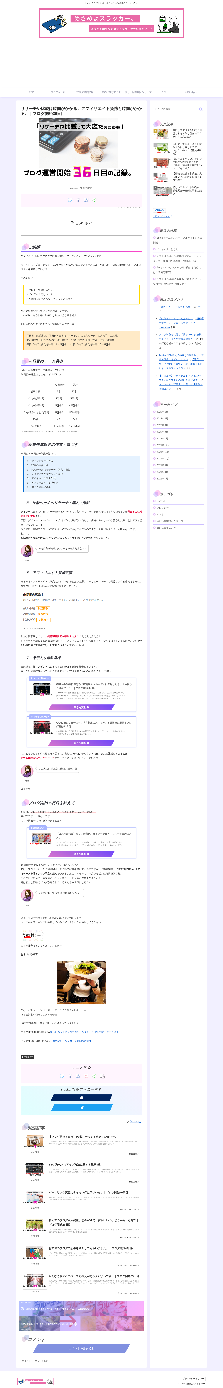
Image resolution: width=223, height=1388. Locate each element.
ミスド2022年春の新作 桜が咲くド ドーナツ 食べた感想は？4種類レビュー (177, 281)
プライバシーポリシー (193, 1378)
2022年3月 (162, 425)
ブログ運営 (28, 1057)
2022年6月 (162, 412)
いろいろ (161, 501)
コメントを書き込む (82, 1348)
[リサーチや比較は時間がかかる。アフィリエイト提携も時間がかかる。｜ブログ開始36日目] (86, 200)
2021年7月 (162, 478)
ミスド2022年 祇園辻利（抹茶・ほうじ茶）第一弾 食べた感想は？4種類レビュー (177, 258)
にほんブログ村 (161, 216)
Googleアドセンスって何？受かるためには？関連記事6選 (177, 270)
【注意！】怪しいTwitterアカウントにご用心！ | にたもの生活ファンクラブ (181, 364)
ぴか (198, 307)
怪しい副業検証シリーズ (170, 521)
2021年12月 (163, 445)
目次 (79, 223)
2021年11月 (163, 452)
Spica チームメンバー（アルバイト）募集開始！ (177, 240)
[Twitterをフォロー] (82, 1107)
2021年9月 (162, 465)
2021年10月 (163, 458)
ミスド (160, 514)
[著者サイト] (81, 1097)
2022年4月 (162, 418)
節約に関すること (166, 528)
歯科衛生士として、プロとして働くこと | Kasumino (181, 323)
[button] (201, 109)
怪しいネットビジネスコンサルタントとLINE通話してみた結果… (85, 1032)
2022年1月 (162, 438)
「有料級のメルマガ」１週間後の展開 (70, 1041)
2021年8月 (162, 472)
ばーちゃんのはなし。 (169, 249)
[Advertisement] (111, 65)
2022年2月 (162, 432)
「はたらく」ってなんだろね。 (176, 307)
